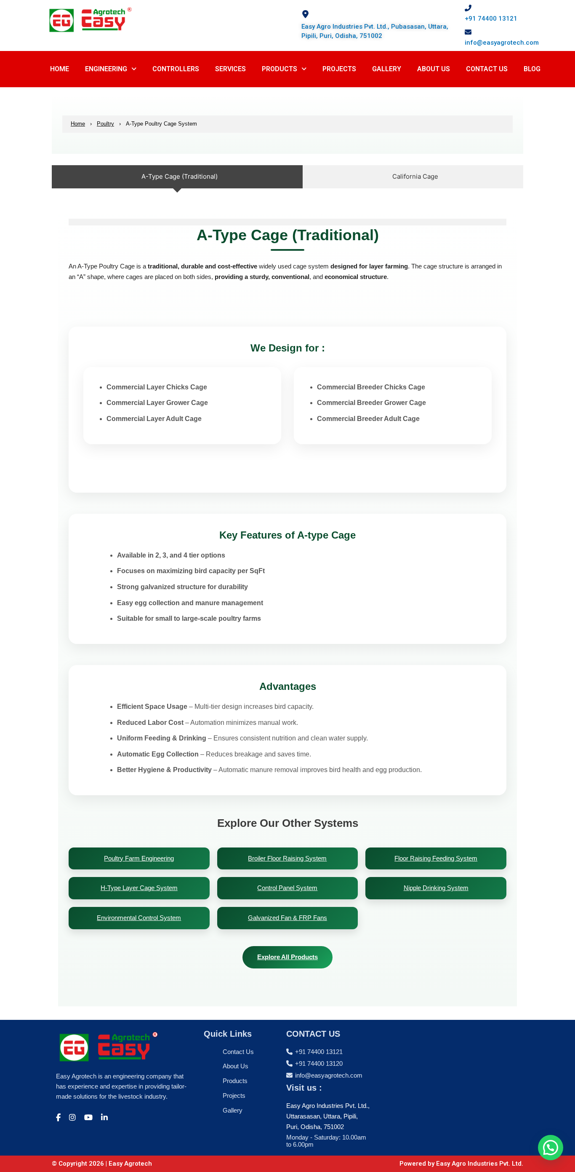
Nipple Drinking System (436, 887)
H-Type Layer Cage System (139, 887)
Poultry (105, 124)
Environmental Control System (139, 917)
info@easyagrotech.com (502, 42)
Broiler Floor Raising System (287, 858)
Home (59, 69)
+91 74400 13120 (319, 1063)
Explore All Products (287, 956)
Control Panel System (287, 887)
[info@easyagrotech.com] (468, 32)
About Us (433, 69)
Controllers (175, 69)
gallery (386, 69)
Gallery (232, 1110)
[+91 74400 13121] (468, 8)
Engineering (106, 69)
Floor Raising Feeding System (435, 858)
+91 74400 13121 (491, 18)
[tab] (177, 176)
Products (279, 69)
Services (230, 69)
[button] (110, 69)
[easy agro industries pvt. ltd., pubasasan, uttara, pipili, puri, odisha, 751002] (305, 14)
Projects (339, 69)
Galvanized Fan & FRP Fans (287, 917)
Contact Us (487, 69)
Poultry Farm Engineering (139, 858)
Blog (532, 69)
